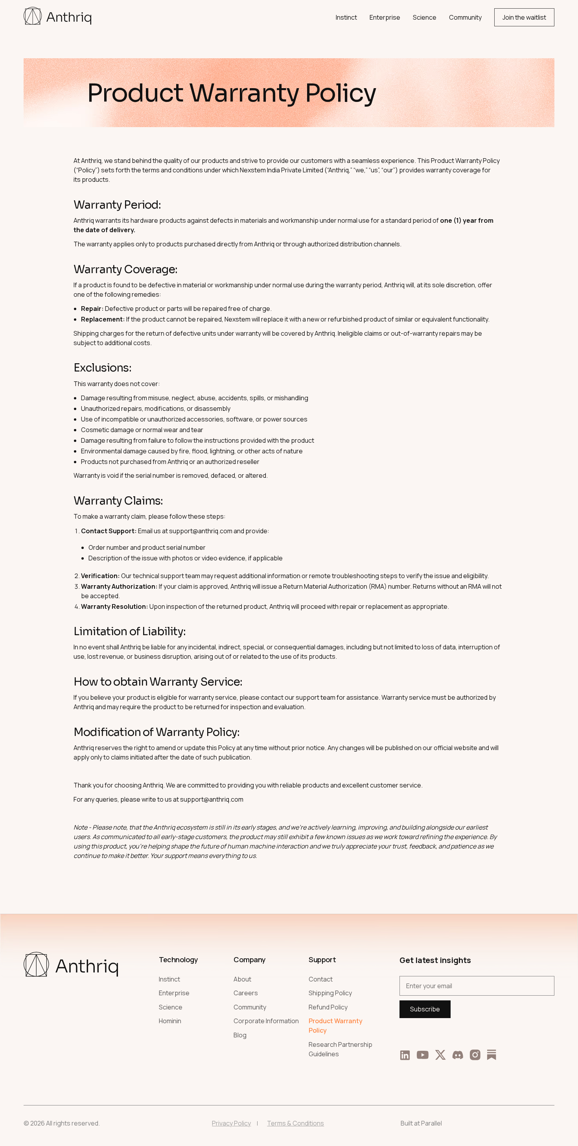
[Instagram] (474, 1055)
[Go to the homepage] (71, 1003)
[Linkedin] (405, 1054)
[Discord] (457, 1055)
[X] (440, 1055)
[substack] (491, 1055)
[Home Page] (57, 17)
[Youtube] (423, 1055)
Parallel (431, 1123)
